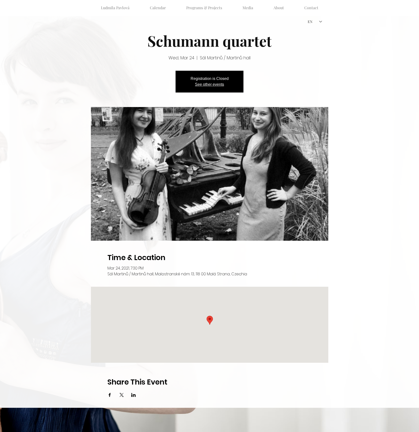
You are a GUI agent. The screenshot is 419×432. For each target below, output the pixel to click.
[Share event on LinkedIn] (133, 395)
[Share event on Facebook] (109, 395)
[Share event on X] (121, 395)
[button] (204, 5)
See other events (209, 84)
